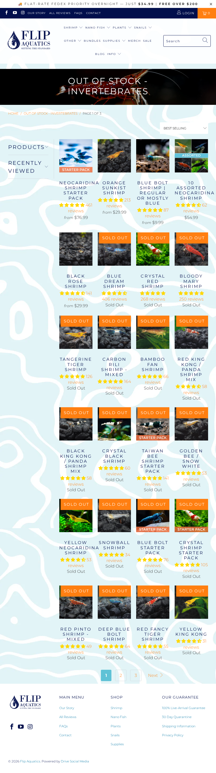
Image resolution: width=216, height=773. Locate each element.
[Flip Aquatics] (29, 41)
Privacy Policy (172, 735)
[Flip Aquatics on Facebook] (6, 13)
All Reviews (60, 13)
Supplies (112, 41)
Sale (147, 41)
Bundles (92, 41)
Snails (141, 27)
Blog (100, 54)
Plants (120, 27)
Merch (134, 41)
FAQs (78, 13)
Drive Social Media (75, 761)
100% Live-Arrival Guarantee (183, 708)
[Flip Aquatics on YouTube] (14, 13)
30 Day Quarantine (177, 717)
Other (70, 41)
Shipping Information (178, 726)
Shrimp (71, 27)
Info (111, 54)
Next (153, 675)
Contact (93, 13)
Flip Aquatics (30, 761)
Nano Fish (95, 27)
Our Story (37, 13)
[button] (72, 205)
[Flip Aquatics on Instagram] (23, 13)
